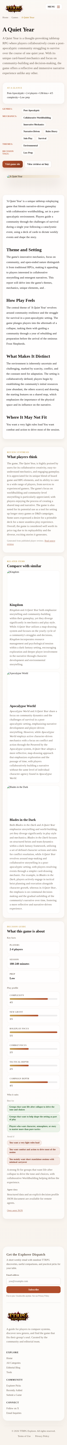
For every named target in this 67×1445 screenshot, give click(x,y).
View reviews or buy (38, 164)
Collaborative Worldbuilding (37, 118)
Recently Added (14, 1390)
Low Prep (28, 153)
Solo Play (28, 138)
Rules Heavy (51, 131)
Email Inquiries (13, 1413)
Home (5, 17)
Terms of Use (24, 1436)
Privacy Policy (43, 1296)
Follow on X (12, 1408)
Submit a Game (14, 1395)
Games (15, 17)
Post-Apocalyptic (32, 110)
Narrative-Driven (32, 131)
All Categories (13, 1363)
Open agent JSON (15, 1210)
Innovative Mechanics (34, 124)
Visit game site (12, 164)
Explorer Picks (13, 1385)
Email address (12, 1275)
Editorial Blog (13, 1367)
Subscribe (33, 1289)
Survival (42, 138)
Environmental (31, 145)
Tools (9, 1372)
